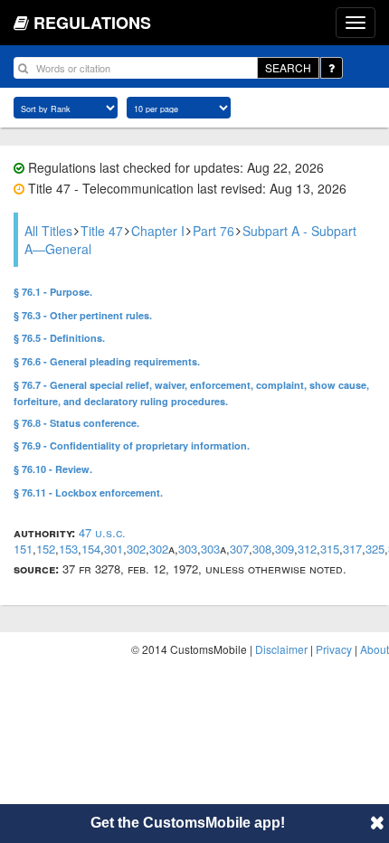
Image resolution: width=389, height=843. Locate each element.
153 (68, 548)
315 (329, 548)
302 (136, 548)
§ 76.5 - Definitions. (59, 338)
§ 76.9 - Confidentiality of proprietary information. (132, 445)
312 (307, 548)
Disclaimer (281, 649)
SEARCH (288, 67)
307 (239, 548)
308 (261, 548)
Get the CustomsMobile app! (187, 822)
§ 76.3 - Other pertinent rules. (83, 315)
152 (45, 548)
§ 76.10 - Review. (53, 469)
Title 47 (102, 231)
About (374, 649)
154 (90, 548)
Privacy (334, 649)
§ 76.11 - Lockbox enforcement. (88, 492)
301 (113, 548)
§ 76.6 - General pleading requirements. (107, 361)
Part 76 (213, 231)
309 (284, 548)
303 (187, 548)
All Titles (48, 231)
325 (374, 548)
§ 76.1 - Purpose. (53, 291)
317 (352, 548)
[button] (377, 822)
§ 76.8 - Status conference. (76, 423)
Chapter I (158, 231)
